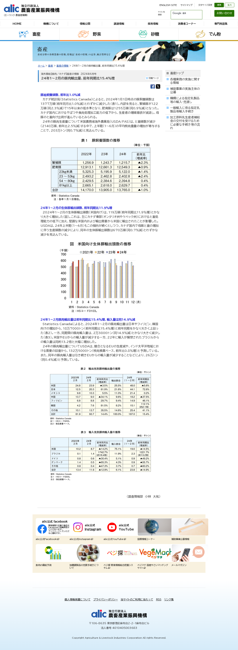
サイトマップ (186, 5)
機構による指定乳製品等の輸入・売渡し (185, 100)
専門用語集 (220, 23)
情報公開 (85, 23)
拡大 (230, 5)
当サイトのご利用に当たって (137, 599)
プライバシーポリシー (105, 599)
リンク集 (169, 599)
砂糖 (155, 34)
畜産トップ (177, 73)
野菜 (97, 34)
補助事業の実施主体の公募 (185, 90)
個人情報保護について (78, 599)
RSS (158, 599)
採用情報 (153, 23)
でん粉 (215, 34)
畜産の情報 (63, 66)
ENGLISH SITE (168, 5)
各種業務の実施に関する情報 (185, 81)
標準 (219, 5)
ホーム (41, 66)
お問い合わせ (224, 13)
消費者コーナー (187, 23)
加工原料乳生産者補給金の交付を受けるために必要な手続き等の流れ (185, 123)
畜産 (36, 34)
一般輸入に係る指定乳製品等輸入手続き (185, 109)
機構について (51, 23)
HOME (17, 23)
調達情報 (119, 23)
